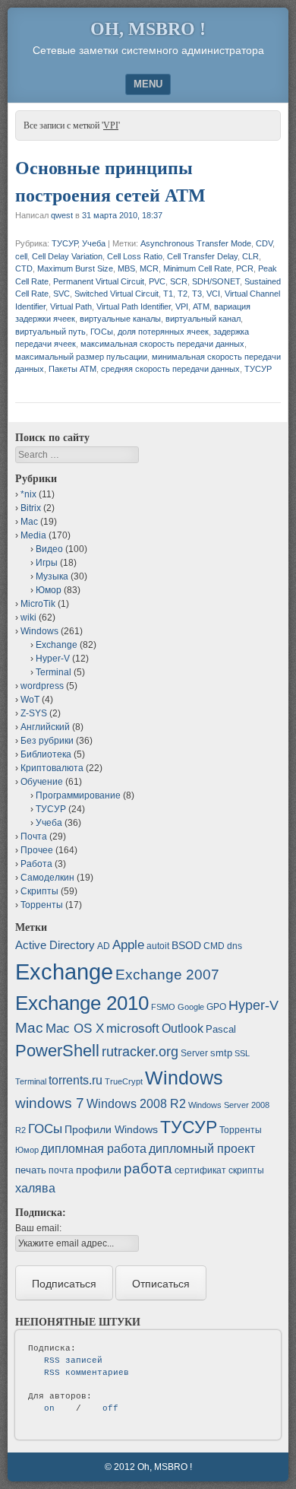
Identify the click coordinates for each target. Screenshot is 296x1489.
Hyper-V (53, 658)
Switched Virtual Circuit (116, 293)
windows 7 (49, 1103)
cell (21, 256)
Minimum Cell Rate (197, 268)
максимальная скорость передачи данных (162, 343)
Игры (47, 562)
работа (148, 1168)
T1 (168, 293)
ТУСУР (64, 243)
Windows (39, 631)
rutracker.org (140, 1051)
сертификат (200, 1170)
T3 (197, 293)
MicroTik (37, 603)
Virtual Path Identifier (133, 306)
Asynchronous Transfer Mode (195, 243)
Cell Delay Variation (67, 256)
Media (33, 535)
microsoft (132, 1028)
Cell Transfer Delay (202, 256)
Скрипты (39, 891)
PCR (244, 268)
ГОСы (101, 331)
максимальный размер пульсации (81, 356)
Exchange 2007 (167, 975)
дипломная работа (93, 1148)
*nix (28, 494)
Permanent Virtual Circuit (98, 281)
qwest (62, 215)
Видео (49, 549)
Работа (36, 864)
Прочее (36, 850)
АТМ (201, 306)
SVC (61, 293)
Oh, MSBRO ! (148, 29)
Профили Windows (111, 1129)
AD (103, 946)
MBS (126, 268)
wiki (28, 617)
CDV (264, 243)
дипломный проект (202, 1148)
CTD (24, 268)
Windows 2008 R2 (136, 1103)
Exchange (56, 645)
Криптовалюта (51, 768)
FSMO (163, 1006)
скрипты (246, 1170)
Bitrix (30, 508)
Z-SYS (33, 713)
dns (234, 946)
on (49, 1408)
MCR (149, 268)
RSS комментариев (86, 1372)
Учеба (93, 243)
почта (61, 1170)
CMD (214, 946)
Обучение (41, 781)
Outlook (182, 1028)
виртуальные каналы (120, 318)
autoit (157, 946)
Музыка (52, 576)
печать (30, 1170)
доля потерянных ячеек (163, 331)
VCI (213, 293)
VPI (181, 306)
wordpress (42, 686)
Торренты (41, 905)
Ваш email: (38, 1228)
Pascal (221, 1029)
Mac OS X (75, 1028)
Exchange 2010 (82, 1003)
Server (194, 1053)
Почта (33, 836)
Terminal (53, 672)
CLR (250, 256)
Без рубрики (47, 740)
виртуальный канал (203, 318)
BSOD (186, 945)
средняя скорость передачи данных (170, 368)
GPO (216, 1007)
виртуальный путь (50, 331)
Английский (45, 727)
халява (35, 1188)
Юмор (48, 590)
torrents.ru (75, 1080)
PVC (157, 281)
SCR (178, 281)
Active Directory (55, 944)
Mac (29, 521)
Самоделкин (47, 877)
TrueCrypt (124, 1081)
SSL (242, 1053)
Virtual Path (71, 306)
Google (191, 1006)
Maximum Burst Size (75, 268)
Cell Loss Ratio (134, 256)
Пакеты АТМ (72, 368)
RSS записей (73, 1360)
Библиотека (45, 754)
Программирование (78, 795)
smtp (221, 1053)
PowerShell (57, 1050)
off (110, 1408)
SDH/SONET (216, 281)
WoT (29, 699)
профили (98, 1170)
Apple (128, 944)
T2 (182, 293)
